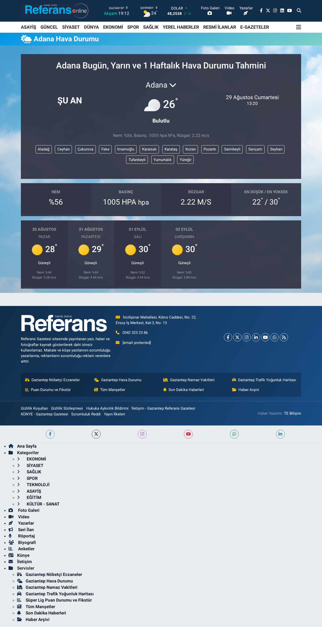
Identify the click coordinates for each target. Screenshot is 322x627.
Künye (23, 555)
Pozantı (210, 149)
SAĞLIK (150, 27)
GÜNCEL (49, 27)
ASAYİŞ (28, 27)
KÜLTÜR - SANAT (43, 503)
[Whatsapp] (274, 337)
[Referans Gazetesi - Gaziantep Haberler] (55, 10)
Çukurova (85, 149)
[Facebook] (228, 337)
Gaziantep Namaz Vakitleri (192, 380)
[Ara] (299, 11)
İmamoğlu (125, 149)
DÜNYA (91, 27)
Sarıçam (255, 149)
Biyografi (26, 542)
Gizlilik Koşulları (34, 408)
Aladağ (43, 149)
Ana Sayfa (26, 446)
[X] (237, 337)
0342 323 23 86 (135, 332)
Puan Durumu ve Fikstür (51, 389)
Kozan (190, 149)
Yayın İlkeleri (114, 414)
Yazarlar (25, 523)
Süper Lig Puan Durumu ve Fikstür (59, 600)
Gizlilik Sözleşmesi (67, 408)
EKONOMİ (113, 27)
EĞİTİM (33, 497)
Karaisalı (149, 149)
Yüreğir (185, 160)
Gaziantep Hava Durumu (121, 380)
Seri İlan (25, 529)
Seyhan (276, 149)
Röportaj (26, 535)
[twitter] (96, 434)
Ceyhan (63, 149)
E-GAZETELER (254, 27)
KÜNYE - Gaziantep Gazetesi (44, 414)
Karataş (171, 149)
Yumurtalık (162, 160)
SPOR (133, 27)
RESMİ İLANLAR (219, 27)
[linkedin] (280, 434)
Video (23, 516)
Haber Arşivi (248, 389)
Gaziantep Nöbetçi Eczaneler (55, 380)
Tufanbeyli (137, 160)
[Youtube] (265, 337)
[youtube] (188, 434)
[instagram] (142, 434)
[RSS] (284, 337)
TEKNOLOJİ (38, 484)
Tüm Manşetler (112, 389)
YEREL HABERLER (181, 27)
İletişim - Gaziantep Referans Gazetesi (163, 408)
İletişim (24, 561)
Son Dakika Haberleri (186, 389)
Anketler (25, 548)
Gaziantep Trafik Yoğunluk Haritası (267, 380)
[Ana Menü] (298, 27)
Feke (105, 149)
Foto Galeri (28, 510)
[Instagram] (247, 337)
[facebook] (50, 434)
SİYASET (71, 27)
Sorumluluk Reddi (86, 414)
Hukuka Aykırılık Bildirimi (107, 408)
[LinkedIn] (256, 337)
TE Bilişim (292, 413)
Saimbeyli (232, 149)
